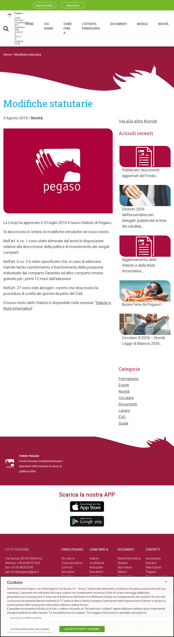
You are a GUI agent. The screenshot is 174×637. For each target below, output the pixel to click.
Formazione (129, 378)
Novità (37, 118)
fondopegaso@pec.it (25, 572)
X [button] (166, 581)
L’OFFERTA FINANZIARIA (91, 26)
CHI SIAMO (48, 26)
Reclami (151, 563)
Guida (123, 423)
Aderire (94, 558)
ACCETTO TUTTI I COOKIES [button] (82, 629)
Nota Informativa (129, 558)
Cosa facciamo (71, 563)
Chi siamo (68, 558)
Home (7, 54)
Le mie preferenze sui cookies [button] (30, 629)
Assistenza (153, 558)
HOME (29, 24)
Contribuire (97, 563)
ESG (122, 417)
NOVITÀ (163, 24)
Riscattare (96, 572)
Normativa (125, 567)
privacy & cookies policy (25, 617)
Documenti (128, 404)
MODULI (142, 24)
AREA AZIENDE (44, 5)
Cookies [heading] (15, 582)
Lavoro (124, 410)
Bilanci (122, 572)
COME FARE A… (67, 28)
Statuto (123, 563)
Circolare (126, 398)
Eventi (124, 385)
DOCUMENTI (118, 24)
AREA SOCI (72, 5)
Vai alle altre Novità (138, 121)
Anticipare (96, 567)
